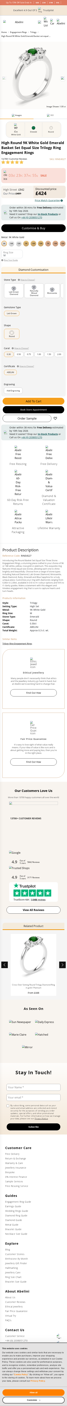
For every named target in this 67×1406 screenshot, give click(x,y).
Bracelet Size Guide (16, 1281)
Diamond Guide (13, 1220)
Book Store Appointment (33, 409)
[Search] (39, 22)
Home (4, 32)
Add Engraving (13, 390)
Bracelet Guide (13, 1229)
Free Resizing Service (16, 1186)
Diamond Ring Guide (16, 1215)
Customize (32, 1400)
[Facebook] (59, 1336)
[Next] (63, 78)
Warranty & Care (14, 1163)
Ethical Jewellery (14, 1306)
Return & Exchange (15, 1158)
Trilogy (33, 32)
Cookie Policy (21, 1374)
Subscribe (33, 1126)
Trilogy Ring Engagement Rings (17, 643)
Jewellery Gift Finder (16, 1263)
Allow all (33, 1392)
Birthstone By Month (16, 1258)
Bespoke (10, 1172)
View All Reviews (33, 910)
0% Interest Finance (16, 1176)
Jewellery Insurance (15, 1167)
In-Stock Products (48, 214)
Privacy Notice (41, 1118)
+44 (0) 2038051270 (31, 217)
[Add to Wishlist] (55, 418)
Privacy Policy (38, 1381)
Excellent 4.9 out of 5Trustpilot (33, 10)
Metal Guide (12, 1224)
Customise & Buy (33, 228)
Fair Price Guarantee (16, 1311)
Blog (7, 1249)
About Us (10, 1297)
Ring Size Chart (13, 1277)
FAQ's (8, 1320)
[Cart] (52, 22)
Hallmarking (11, 1267)
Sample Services (14, 1181)
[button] (33, 243)
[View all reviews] (12, 162)
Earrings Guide (13, 1206)
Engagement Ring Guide (18, 1201)
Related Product (33, 926)
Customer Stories (14, 1254)
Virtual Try (10, 1315)
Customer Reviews (15, 1301)
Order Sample (27, 418)
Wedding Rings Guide (16, 1210)
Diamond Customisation (33, 270)
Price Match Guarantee (47, 200)
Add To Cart (33, 401)
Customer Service (15, 1336)
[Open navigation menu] (61, 22)
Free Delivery (12, 1153)
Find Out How (33, 692)
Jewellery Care (12, 1272)
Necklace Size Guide (16, 1233)
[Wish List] (45, 22)
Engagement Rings (18, 32)
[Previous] (4, 78)
